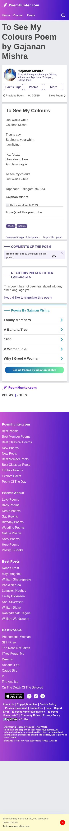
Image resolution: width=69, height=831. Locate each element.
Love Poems (10, 499)
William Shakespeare (16, 579)
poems (21, 226)
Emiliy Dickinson (13, 596)
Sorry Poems (11, 539)
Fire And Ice (10, 681)
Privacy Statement (16, 708)
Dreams (7, 659)
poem (11, 226)
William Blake (11, 607)
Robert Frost (10, 568)
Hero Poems (10, 544)
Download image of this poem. (22, 237)
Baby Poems (10, 505)
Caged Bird (9, 670)
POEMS (7, 395)
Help (48, 708)
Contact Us (36, 708)
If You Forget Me (13, 653)
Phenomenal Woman (16, 636)
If (2, 676)
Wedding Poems (13, 527)
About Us (8, 704)
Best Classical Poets (16, 464)
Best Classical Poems (17, 442)
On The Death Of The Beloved (22, 687)
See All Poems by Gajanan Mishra (34, 369)
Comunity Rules (30, 715)
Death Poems (11, 511)
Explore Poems (12, 470)
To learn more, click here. (16, 826)
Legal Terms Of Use (16, 719)
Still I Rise (9, 642)
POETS (21, 395)
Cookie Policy (48, 704)
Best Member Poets (15, 459)
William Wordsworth (15, 618)
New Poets (9, 453)
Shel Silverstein (12, 602)
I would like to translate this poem (28, 297)
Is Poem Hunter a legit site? (28, 711)
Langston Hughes (14, 590)
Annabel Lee (10, 665)
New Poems (10, 448)
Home (6, 15)
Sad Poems (10, 516)
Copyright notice (27, 704)
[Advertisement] (34, 795)
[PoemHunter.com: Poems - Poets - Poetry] (20, 5)
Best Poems (10, 431)
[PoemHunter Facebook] (29, 696)
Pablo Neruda (11, 585)
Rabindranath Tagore (16, 613)
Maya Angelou (11, 574)
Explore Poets (11, 476)
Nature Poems (11, 533)
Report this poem (52, 237)
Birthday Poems (13, 522)
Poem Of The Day (14, 481)
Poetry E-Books (12, 550)
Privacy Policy (51, 715)
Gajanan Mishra (30, 71)
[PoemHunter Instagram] (42, 696)
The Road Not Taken (16, 648)
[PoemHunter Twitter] (36, 696)
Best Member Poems (16, 436)
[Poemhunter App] (14, 696)
